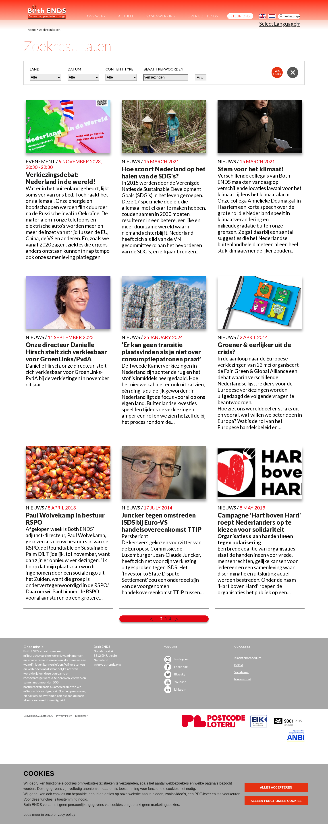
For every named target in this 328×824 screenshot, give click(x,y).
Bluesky (179, 674)
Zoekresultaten (49, 29)
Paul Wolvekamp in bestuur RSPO (65, 518)
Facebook (181, 666)
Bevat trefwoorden (163, 69)
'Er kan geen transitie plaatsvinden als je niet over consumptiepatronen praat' (161, 352)
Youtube (180, 681)
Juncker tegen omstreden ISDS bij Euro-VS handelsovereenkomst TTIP (161, 522)
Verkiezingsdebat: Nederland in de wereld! (60, 178)
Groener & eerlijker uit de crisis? (254, 348)
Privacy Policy (64, 715)
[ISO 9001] (258, 726)
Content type (119, 69)
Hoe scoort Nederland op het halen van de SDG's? (164, 172)
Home (32, 29)
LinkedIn (180, 689)
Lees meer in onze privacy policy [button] (49, 814)
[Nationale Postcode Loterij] (213, 726)
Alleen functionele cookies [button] (276, 801)
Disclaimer (81, 715)
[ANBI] (296, 741)
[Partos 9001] (288, 726)
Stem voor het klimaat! (251, 169)
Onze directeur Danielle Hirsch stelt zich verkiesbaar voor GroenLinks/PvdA (66, 352)
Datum (74, 69)
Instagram (181, 659)
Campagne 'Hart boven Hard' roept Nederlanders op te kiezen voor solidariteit (259, 522)
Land (34, 69)
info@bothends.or (106, 664)
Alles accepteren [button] (276, 787)
